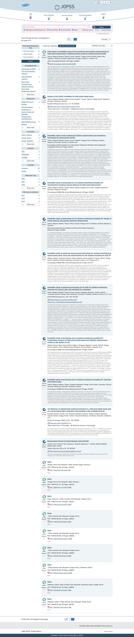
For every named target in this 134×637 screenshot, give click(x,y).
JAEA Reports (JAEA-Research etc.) (36, 30)
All (30, 15)
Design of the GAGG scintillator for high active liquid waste (70, 96)
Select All (46, 46)
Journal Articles (67, 16)
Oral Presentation (66, 30)
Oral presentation (85, 16)
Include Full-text (106, 30)
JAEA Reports (49, 16)
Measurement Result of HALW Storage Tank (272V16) (68, 441)
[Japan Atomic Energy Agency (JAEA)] (25, 5)
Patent (103, 15)
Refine (30, 61)
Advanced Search (103, 33)
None (49, 462)
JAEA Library (108, 631)
